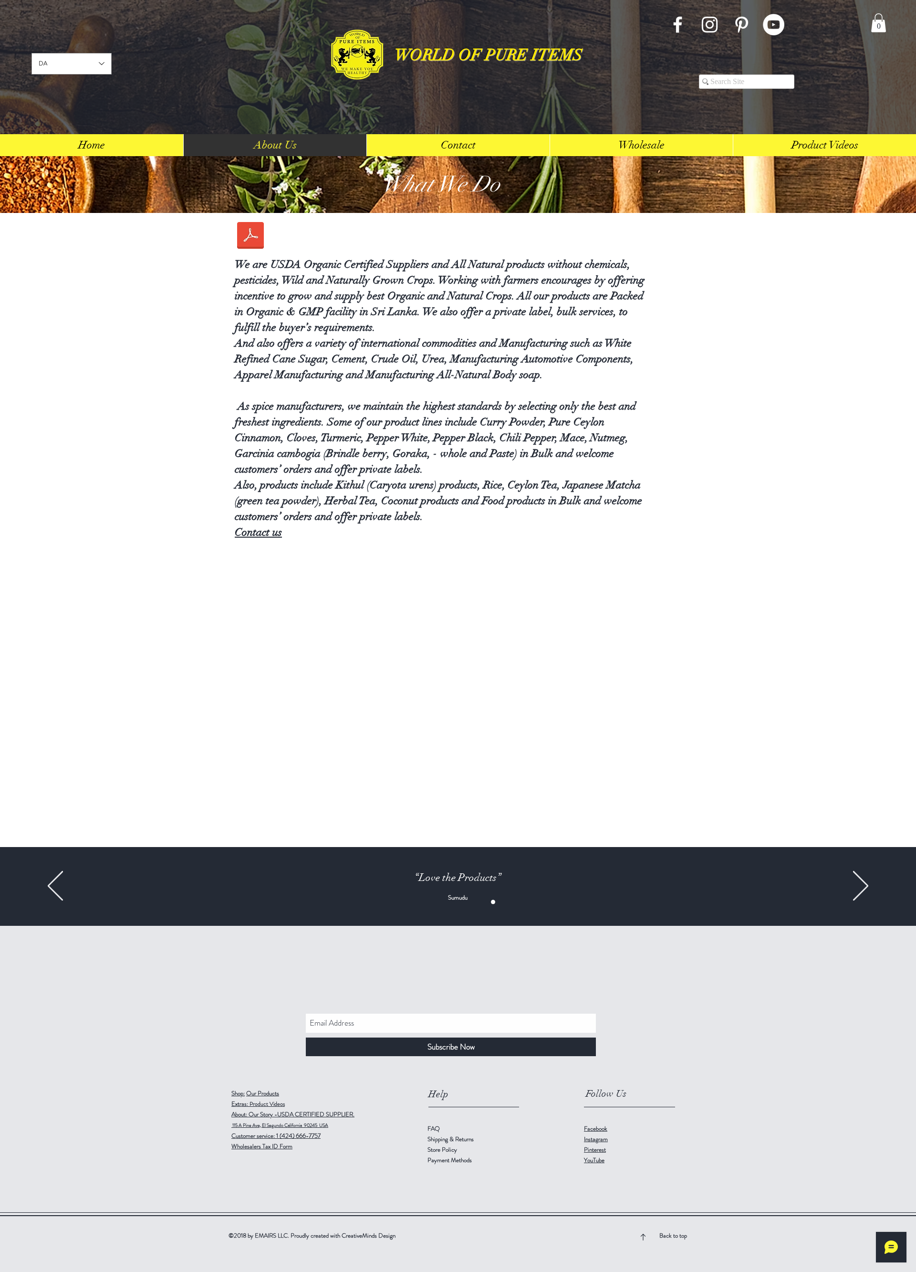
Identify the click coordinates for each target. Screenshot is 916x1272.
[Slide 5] (493, 902)
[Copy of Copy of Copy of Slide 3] (463, 902)
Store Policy (442, 1149)
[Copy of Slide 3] (443, 902)
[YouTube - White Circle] (773, 24)
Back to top (673, 1235)
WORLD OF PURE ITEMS (489, 55)
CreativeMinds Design (369, 1235)
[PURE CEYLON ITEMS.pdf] (250, 237)
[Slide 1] (423, 902)
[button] (878, 22)
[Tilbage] (55, 886)
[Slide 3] (433, 902)
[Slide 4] (483, 902)
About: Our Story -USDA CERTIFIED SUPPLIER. (292, 1114)
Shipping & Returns (451, 1139)
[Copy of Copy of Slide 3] (453, 902)
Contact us (258, 532)
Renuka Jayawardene (457, 897)
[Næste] (860, 886)
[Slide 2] (473, 902)
